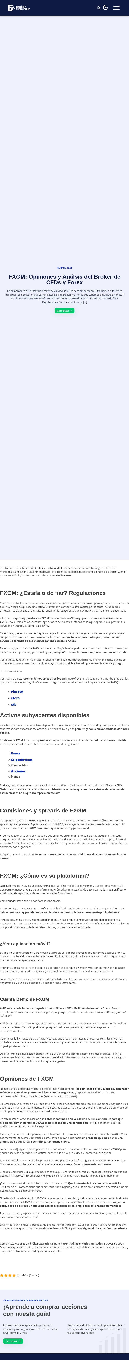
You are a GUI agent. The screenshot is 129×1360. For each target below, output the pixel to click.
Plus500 (17, 691)
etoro (15, 698)
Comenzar (12, 1341)
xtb (13, 704)
